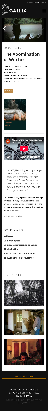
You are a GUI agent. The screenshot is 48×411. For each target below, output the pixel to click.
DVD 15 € (8, 91)
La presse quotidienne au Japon (20, 244)
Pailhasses (9, 236)
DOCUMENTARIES (13, 230)
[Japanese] (43, 3)
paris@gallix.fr (12, 400)
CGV (22, 400)
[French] (30, 3)
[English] (37, 3)
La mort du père (12, 240)
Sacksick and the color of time (19, 253)
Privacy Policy (24, 403)
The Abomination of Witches (19, 257)
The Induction (11, 249)
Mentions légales (33, 400)
